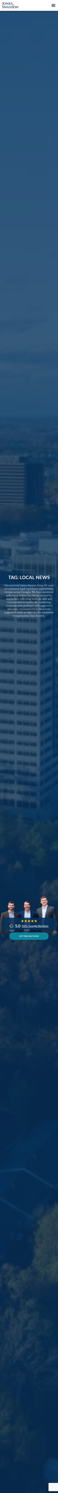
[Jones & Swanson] (10, 5)
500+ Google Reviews (35, 926)
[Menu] (53, 5)
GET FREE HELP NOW (29, 936)
